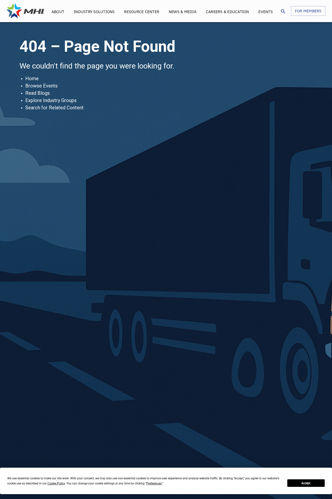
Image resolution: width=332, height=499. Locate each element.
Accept (305, 483)
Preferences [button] (154, 483)
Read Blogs (37, 93)
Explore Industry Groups (51, 100)
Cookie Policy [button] (56, 483)
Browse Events (41, 86)
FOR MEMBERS (308, 11)
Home (32, 78)
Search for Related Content (54, 108)
